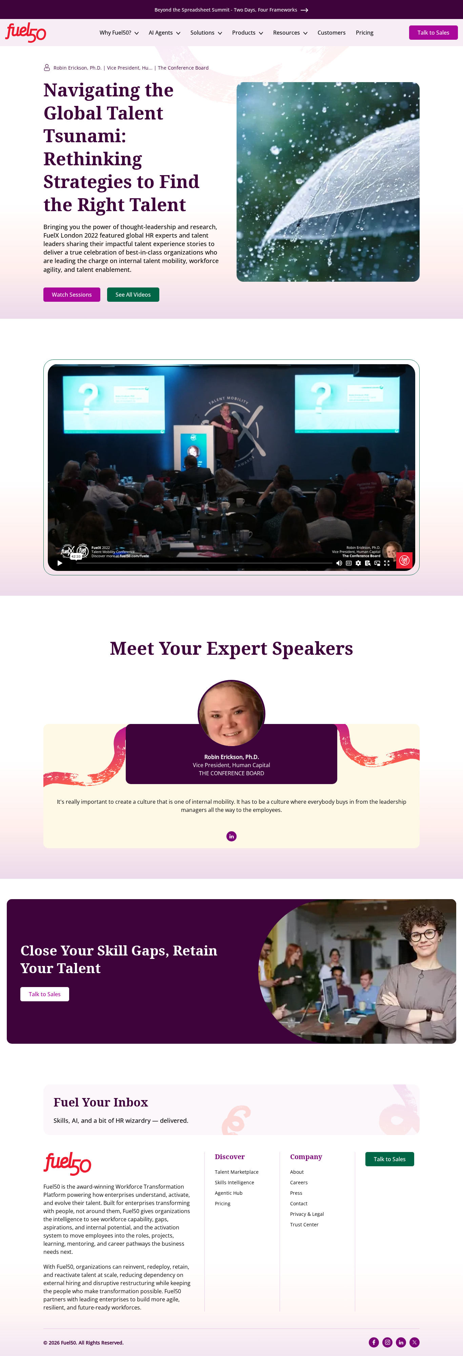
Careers (299, 1182)
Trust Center (304, 1224)
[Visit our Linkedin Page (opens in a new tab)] (401, 1342)
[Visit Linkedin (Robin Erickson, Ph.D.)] (231, 836)
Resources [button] (286, 32)
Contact (298, 1203)
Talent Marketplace (237, 1172)
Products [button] (244, 32)
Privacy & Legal (307, 1214)
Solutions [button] (202, 32)
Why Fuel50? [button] (115, 32)
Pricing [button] (365, 32)
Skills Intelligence (234, 1182)
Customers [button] (332, 32)
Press (296, 1193)
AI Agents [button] (161, 32)
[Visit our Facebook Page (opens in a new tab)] (374, 1342)
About (297, 1172)
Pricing (222, 1203)
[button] (34, 32)
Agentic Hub (229, 1193)
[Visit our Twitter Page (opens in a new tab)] (414, 1342)
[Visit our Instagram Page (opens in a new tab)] (387, 1342)
